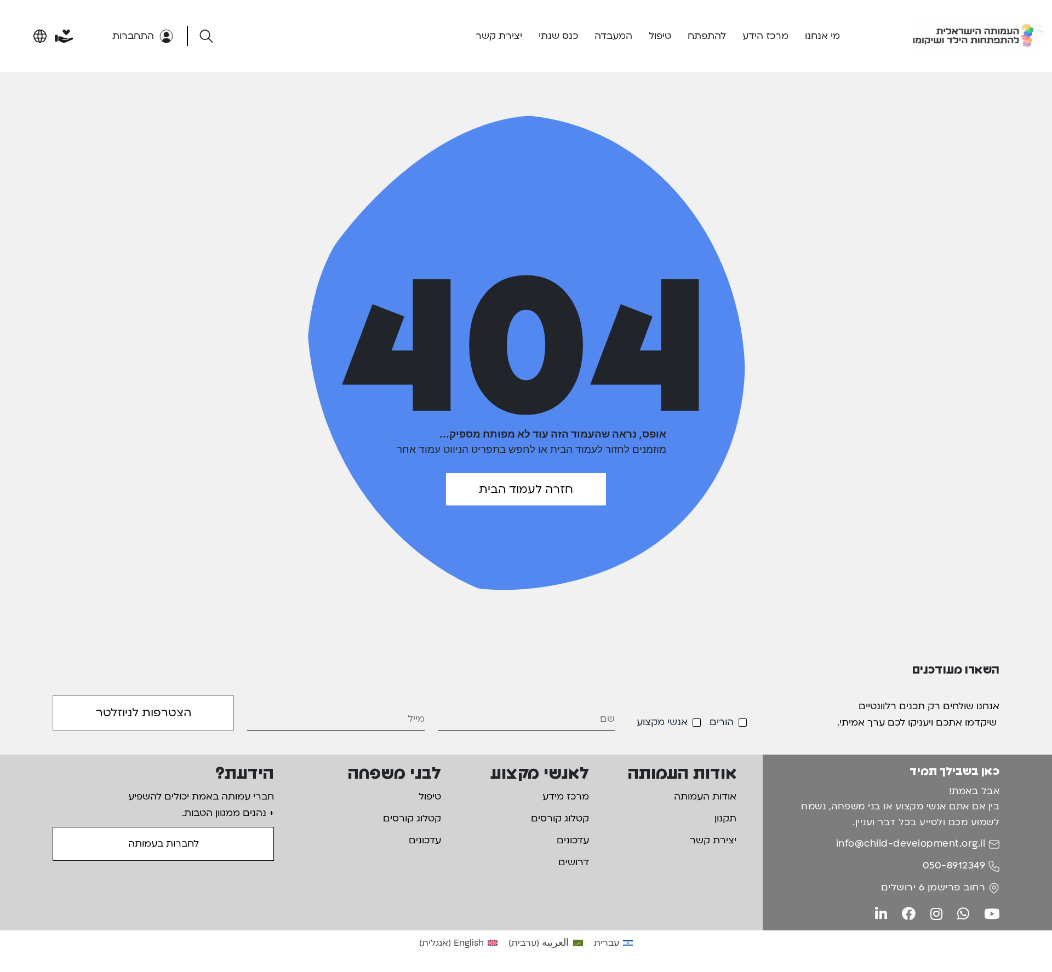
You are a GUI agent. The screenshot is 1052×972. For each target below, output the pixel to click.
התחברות (133, 36)
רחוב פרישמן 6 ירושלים (933, 887)
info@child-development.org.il (911, 843)
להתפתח (707, 36)
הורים (722, 722)
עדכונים (573, 840)
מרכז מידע (565, 796)
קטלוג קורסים (560, 818)
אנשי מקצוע (662, 722)
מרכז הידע (765, 36)
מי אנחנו (822, 36)
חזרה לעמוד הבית (526, 489)
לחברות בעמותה (163, 843)
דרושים (573, 862)
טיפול (660, 36)
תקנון (725, 818)
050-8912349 (954, 865)
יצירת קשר (499, 36)
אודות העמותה (705, 796)
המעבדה (613, 36)
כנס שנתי (558, 36)
